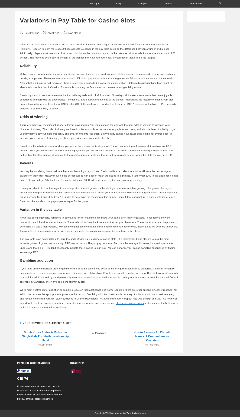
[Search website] (220, 3)
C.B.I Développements (35, 3)
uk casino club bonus (74, 53)
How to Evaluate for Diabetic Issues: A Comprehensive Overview (152, 336)
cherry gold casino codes (130, 303)
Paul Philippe (31, 33)
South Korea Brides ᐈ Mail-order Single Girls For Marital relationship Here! (45, 336)
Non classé (74, 33)
